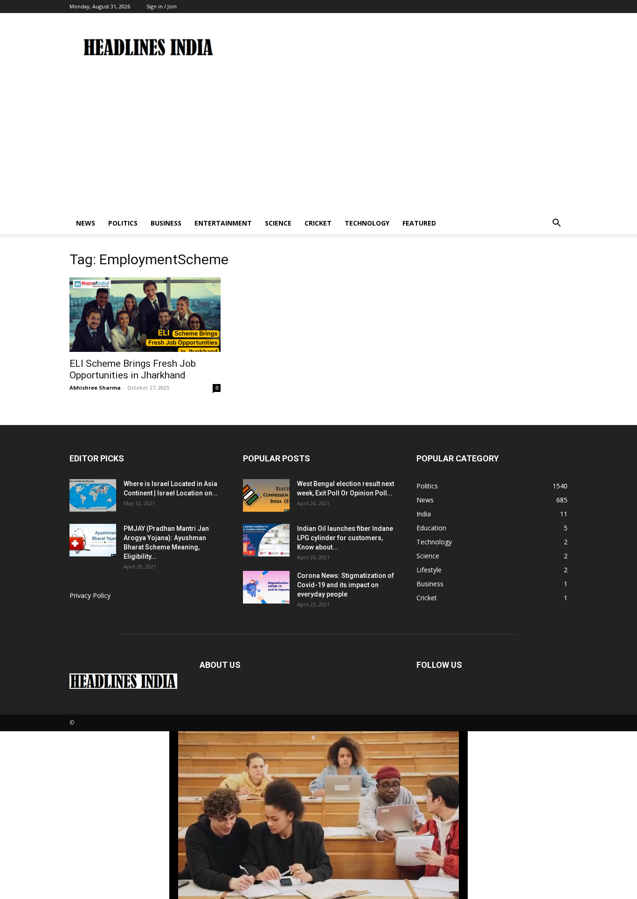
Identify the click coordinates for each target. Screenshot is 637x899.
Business (166, 223)
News (85, 223)
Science (278, 223)
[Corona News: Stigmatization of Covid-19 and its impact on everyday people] (266, 587)
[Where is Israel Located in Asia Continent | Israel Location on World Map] (92, 495)
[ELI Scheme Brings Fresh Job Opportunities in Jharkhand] (145, 314)
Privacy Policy (90, 595)
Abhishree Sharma (95, 387)
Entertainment (223, 223)
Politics (123, 223)
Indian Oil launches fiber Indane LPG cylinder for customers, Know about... (345, 538)
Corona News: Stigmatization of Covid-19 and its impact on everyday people (345, 585)
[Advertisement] (318, 142)
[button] (556, 224)
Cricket (318, 223)
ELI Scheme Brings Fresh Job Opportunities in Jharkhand (132, 369)
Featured (419, 223)
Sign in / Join (161, 6)
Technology (367, 223)
